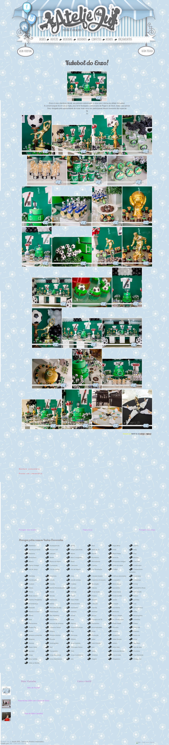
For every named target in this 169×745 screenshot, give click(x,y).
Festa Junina (33, 596)
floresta (52, 596)
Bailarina (32, 553)
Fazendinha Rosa (139, 588)
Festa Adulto (96, 592)
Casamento (54, 565)
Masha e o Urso (34, 612)
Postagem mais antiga (147, 530)
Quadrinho (116, 635)
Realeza (32, 639)
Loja (134, 604)
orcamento (125, 39)
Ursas (31, 655)
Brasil (72, 561)
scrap (135, 639)
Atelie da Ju (6, 742)
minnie (73, 615)
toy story (31, 651)
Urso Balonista (138, 655)
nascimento (54, 619)
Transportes (54, 651)
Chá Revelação (97, 569)
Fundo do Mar (117, 596)
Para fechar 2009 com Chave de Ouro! (33, 701)
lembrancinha (75, 604)
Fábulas (94, 588)
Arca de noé (54, 550)
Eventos (73, 588)
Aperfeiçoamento (34, 550)
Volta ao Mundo (34, 663)
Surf (51, 647)
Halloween (53, 600)
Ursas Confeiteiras (77, 655)
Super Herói (33, 647)
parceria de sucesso (56, 623)
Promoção (95, 635)
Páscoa (73, 623)
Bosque (136, 557)
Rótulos (73, 639)
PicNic (31, 631)
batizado (53, 553)
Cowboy (73, 584)
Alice (93, 546)
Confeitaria (137, 576)
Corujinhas (137, 580)
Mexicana (115, 612)
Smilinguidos (54, 643)
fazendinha (116, 588)
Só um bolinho (75, 643)
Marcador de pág (55, 608)
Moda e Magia (117, 615)
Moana (94, 615)
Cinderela (53, 576)
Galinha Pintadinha (35, 600)
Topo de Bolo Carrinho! (33, 713)
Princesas (74, 635)
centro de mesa (117, 565)
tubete (94, 651)
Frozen (73, 596)
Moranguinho (137, 615)
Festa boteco (116, 592)
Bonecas (115, 557)
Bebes (73, 553)
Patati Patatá (116, 623)
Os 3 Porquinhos (118, 619)
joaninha (136, 600)
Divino (31, 588)
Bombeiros (95, 557)
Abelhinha (32, 546)
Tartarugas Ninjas (77, 647)
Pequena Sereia (55, 627)
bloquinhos (32, 557)
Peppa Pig (32, 627)
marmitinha (116, 608)
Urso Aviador (116, 655)
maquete (32, 608)
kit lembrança (33, 604)
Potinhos (136, 631)
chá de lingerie (76, 569)
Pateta (135, 623)
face (27, 6)
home (24, 26)
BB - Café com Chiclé (18, 743)
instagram (30, 18)
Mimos (31, 615)
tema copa (116, 647)
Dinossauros (116, 584)
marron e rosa (138, 608)
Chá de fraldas (55, 569)
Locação (115, 604)
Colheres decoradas (119, 576)
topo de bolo (137, 647)
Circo (72, 576)
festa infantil (137, 592)
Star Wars (136, 643)
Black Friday (116, 553)
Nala (30, 619)
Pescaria (115, 627)
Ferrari (52, 592)
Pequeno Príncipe (77, 627)
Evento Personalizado (57, 588)
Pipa (72, 631)
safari (93, 639)
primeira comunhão (35, 635)
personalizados (97, 627)
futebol (135, 596)
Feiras (31, 592)
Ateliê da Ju (135, 434)
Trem (72, 651)
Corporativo (116, 580)
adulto (54, 39)
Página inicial (87, 530)
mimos (110, 39)
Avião (114, 550)
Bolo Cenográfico (76, 557)
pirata (93, 631)
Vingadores (116, 659)
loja (26, 51)
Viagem (94, 659)
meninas (67, 39)
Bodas (52, 557)
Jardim (114, 600)
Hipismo (94, 600)
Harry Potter (75, 600)
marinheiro (74, 608)
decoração (95, 584)
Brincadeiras (96, 561)
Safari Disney (116, 639)
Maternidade (54, 612)
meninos (81, 39)
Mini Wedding (54, 615)
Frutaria (94, 596)
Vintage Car (137, 659)
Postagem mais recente (27, 530)
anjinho (135, 546)
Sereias (31, 643)
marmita (94, 608)
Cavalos (94, 565)
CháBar (115, 569)
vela (72, 659)
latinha (52, 604)
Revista (52, 639)
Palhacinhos (33, 623)
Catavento (74, 565)
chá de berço (33, 569)
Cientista (32, 576)
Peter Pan (136, 627)
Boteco (31, 561)
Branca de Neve (55, 561)
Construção (33, 580)
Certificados (137, 565)
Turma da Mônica (118, 651)
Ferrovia (73, 592)
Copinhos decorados (99, 580)
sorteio (114, 643)
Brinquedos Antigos (119, 561)
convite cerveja (76, 580)
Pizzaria (115, 631)
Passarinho (95, 623)
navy (72, 619)
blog (134, 553)
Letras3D (95, 604)
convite (52, 580)
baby (135, 550)
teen (93, 647)
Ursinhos (95, 655)
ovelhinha (136, 619)
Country (52, 584)
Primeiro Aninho (55, 635)
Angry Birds (116, 546)
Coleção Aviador (97, 576)
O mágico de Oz (97, 619)
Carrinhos (136, 561)
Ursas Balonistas (55, 655)
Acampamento (55, 546)
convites (96, 39)
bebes (42, 39)
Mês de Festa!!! (33, 688)
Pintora (52, 631)
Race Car (136, 635)
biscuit (94, 553)
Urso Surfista (33, 659)
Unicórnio (136, 651)
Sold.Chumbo (96, 643)
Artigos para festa (76, 550)
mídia (135, 612)
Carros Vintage (34, 565)
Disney (135, 584)
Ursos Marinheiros (56, 659)
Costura (31, 584)
